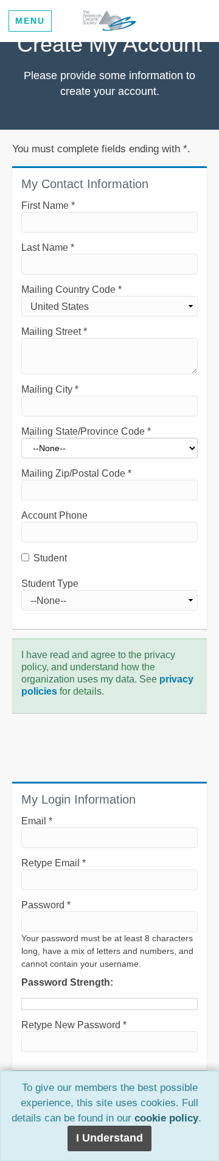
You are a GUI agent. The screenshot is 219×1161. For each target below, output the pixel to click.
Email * (36, 821)
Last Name (47, 247)
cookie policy (166, 1118)
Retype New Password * (74, 1025)
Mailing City (49, 389)
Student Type (49, 583)
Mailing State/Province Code (86, 431)
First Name (48, 205)
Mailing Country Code (71, 289)
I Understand (109, 1138)
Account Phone (54, 515)
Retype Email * (53, 863)
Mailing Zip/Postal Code (76, 473)
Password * (46, 905)
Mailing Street (54, 331)
